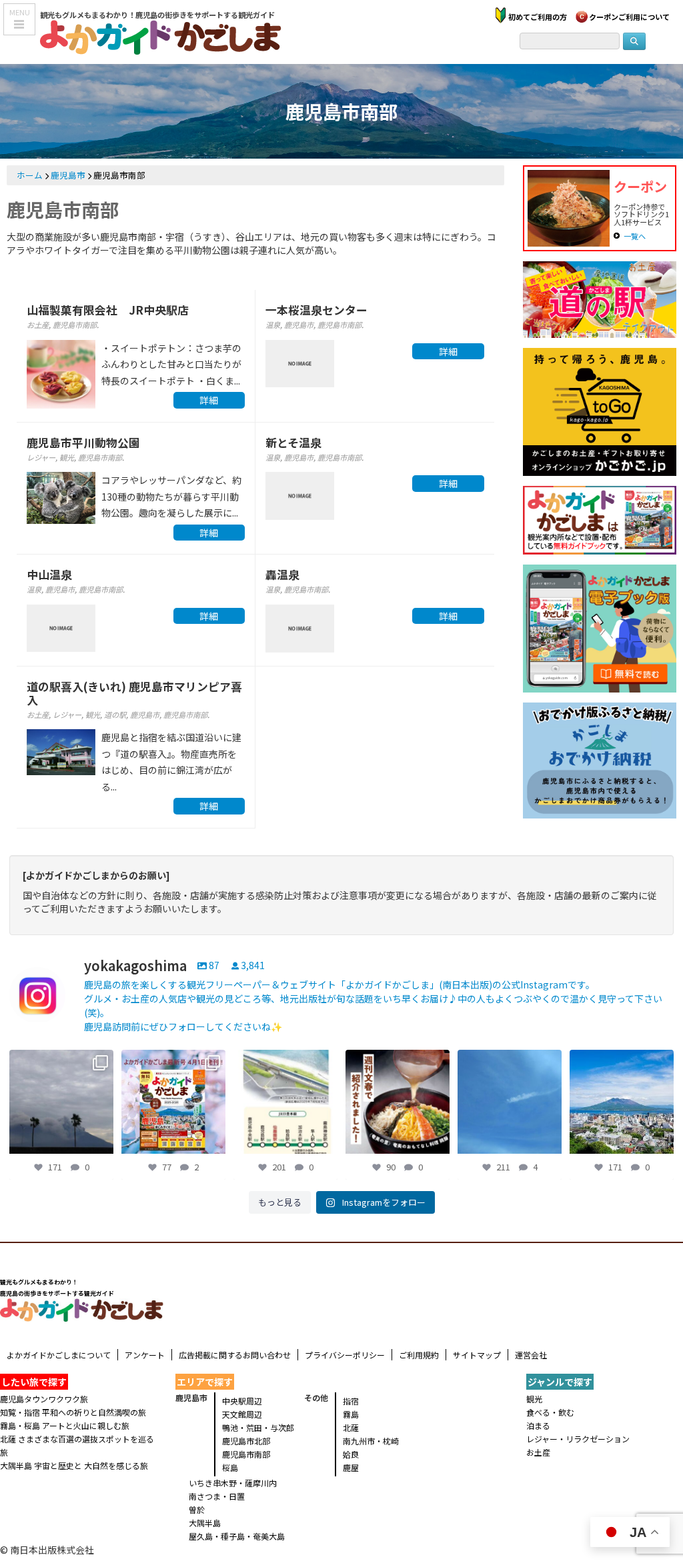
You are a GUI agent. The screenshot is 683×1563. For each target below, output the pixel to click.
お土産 (38, 324)
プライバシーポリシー (345, 1354)
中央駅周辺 (242, 1400)
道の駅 (115, 714)
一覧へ (635, 236)
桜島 (230, 1467)
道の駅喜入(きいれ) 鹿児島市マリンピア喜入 (134, 693)
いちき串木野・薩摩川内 (233, 1482)
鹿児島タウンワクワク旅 (44, 1398)
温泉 (272, 324)
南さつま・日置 (217, 1496)
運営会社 (531, 1354)
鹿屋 (351, 1467)
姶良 (351, 1454)
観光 (66, 457)
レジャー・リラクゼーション (578, 1438)
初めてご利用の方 (537, 16)
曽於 (197, 1509)
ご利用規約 (419, 1354)
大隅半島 (205, 1522)
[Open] (61, 1102)
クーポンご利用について (629, 16)
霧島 (351, 1414)
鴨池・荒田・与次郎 (258, 1427)
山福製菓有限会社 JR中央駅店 (108, 310)
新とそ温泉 (293, 443)
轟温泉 (282, 575)
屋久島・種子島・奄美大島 (237, 1536)
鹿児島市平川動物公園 (83, 443)
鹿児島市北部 (246, 1440)
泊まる (538, 1425)
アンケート (145, 1354)
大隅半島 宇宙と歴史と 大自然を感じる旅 (74, 1465)
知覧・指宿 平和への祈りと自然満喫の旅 (73, 1412)
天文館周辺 (242, 1414)
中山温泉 (49, 575)
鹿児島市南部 (75, 324)
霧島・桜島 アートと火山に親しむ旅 (64, 1425)
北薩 (351, 1427)
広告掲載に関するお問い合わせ (235, 1354)
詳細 (208, 400)
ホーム (30, 175)
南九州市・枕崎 (371, 1440)
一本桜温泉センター (316, 310)
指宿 (351, 1400)
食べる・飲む (550, 1412)
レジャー (41, 457)
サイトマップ (477, 1354)
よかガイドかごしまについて (59, 1354)
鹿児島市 (68, 175)
